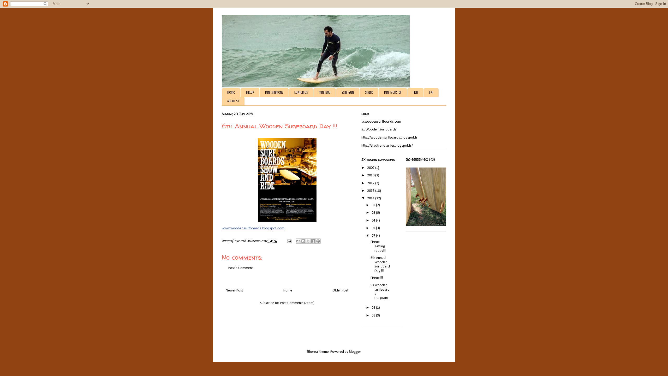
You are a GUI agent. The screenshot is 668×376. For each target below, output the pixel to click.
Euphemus (301, 92)
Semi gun (348, 92)
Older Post (340, 291)
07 (374, 236)
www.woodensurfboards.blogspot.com (253, 228)
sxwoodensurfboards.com (381, 122)
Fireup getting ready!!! (378, 246)
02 (374, 205)
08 (374, 308)
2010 (371, 175)
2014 (371, 198)
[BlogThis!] (303, 241)
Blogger (355, 352)
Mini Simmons (274, 92)
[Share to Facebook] (313, 241)
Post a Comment (240, 268)
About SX (233, 101)
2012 (371, 183)
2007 (371, 168)
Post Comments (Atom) (297, 303)
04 (374, 221)
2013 (371, 191)
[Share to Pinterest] (318, 241)
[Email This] (298, 241)
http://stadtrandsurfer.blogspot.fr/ (387, 146)
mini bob (324, 92)
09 (374, 316)
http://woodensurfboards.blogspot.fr (389, 138)
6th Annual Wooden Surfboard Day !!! (380, 264)
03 (374, 213)
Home (231, 92)
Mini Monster (393, 92)
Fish (415, 92)
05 (374, 228)
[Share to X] (308, 241)
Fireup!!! (377, 278)
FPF (431, 92)
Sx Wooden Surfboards (378, 130)
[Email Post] (288, 241)
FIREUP (250, 92)
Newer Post (234, 291)
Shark (369, 92)
